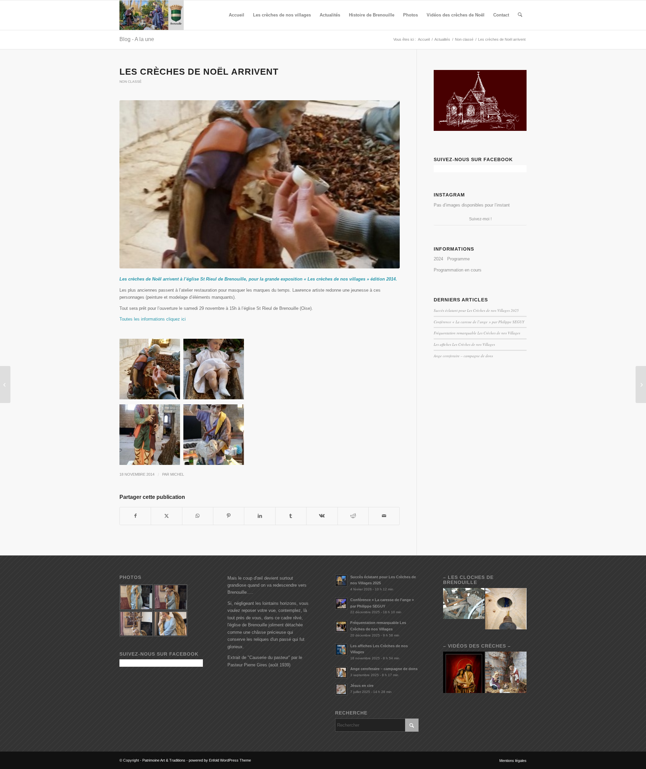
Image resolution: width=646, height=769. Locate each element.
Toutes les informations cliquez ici (152, 319)
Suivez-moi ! (480, 219)
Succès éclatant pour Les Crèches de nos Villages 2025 (476, 310)
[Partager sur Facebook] (135, 515)
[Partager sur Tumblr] (291, 515)
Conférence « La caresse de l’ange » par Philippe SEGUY (479, 321)
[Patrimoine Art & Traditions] (151, 15)
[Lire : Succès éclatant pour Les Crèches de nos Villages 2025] (341, 581)
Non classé (130, 81)
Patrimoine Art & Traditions (163, 760)
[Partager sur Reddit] (353, 515)
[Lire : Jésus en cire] (341, 689)
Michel (177, 474)
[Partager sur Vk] (322, 515)
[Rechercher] (520, 15)
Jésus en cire (361, 686)
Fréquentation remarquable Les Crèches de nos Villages (477, 332)
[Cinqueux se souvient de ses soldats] (5, 384)
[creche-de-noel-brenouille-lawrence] (259, 184)
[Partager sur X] (166, 515)
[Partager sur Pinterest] (228, 515)
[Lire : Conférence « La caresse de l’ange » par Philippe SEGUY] (341, 603)
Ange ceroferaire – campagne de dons (463, 355)
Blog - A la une (136, 39)
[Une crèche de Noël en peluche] (641, 384)
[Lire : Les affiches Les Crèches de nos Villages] (341, 650)
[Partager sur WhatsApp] (197, 515)
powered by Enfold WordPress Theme (220, 760)
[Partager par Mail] (384, 515)
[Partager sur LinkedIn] (259, 515)
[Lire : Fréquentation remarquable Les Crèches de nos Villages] (341, 626)
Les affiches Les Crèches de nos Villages (464, 344)
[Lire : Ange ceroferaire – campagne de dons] (341, 672)
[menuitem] (236, 15)
